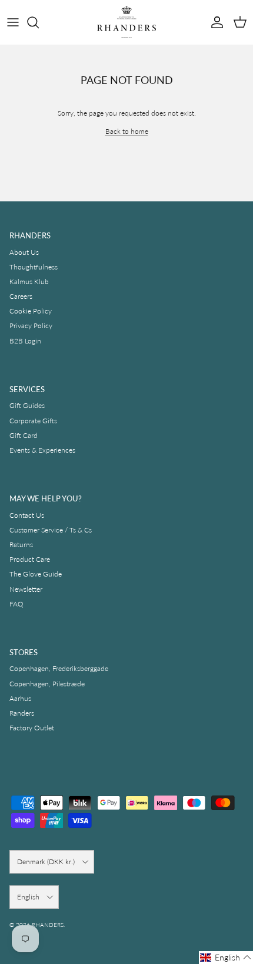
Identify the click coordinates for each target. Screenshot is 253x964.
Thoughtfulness (33, 266)
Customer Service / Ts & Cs (50, 529)
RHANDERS (48, 924)
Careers (20, 296)
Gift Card (23, 435)
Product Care (29, 559)
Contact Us (26, 515)
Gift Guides (27, 405)
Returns (21, 544)
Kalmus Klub (29, 281)
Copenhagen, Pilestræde (47, 683)
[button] (226, 957)
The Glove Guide (35, 573)
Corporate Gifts (33, 420)
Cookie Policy (30, 310)
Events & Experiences (42, 450)
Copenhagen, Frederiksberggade (58, 668)
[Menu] (13, 22)
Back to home (126, 131)
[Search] (39, 22)
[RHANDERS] (126, 22)
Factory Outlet (31, 727)
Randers (21, 713)
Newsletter (25, 589)
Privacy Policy (30, 325)
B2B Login (25, 340)
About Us (24, 252)
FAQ (16, 603)
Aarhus (20, 698)
